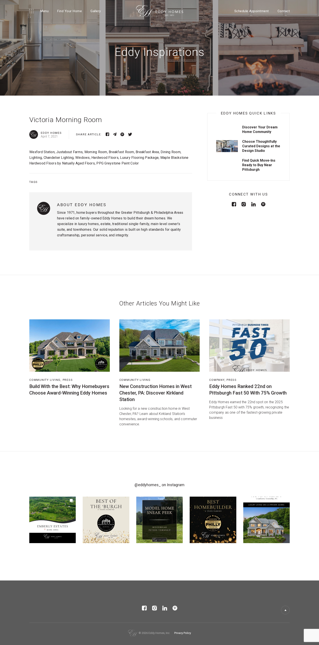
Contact (284, 11)
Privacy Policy (182, 633)
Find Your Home (69, 11)
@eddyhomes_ (148, 485)
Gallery (95, 11)
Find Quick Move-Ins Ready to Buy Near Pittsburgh (258, 165)
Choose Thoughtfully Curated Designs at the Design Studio (261, 146)
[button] (52, 520)
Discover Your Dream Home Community (260, 129)
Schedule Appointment (251, 11)
